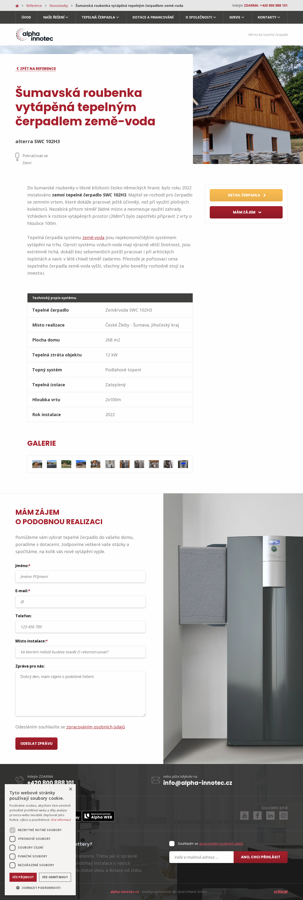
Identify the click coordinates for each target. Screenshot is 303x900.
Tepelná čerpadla (98, 17)
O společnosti (199, 17)
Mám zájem (244, 212)
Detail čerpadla (244, 195)
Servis (234, 17)
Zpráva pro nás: (30, 666)
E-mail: (22, 590)
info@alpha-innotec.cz (197, 783)
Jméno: (23, 565)
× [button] (70, 789)
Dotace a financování (153, 17)
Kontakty (267, 17)
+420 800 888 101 (50, 783)
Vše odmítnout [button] (55, 877)
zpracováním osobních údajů (95, 727)
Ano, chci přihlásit (260, 857)
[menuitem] (26, 17)
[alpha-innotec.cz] (34, 34)
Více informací (61, 820)
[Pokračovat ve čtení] (17, 157)
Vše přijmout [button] (23, 877)
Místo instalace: (31, 641)
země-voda (93, 237)
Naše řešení (53, 17)
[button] (40, 888)
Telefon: (23, 615)
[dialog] (40, 839)
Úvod (26, 17)
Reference (34, 5)
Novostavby (58, 5)
